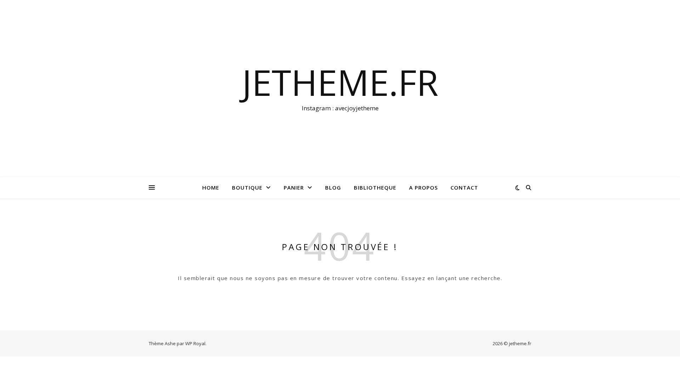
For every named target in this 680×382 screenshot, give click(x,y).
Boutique (247, 187)
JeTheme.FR (340, 82)
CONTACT (464, 187)
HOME (210, 187)
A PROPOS (423, 187)
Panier (294, 187)
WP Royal (195, 343)
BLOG (333, 187)
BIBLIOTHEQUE (375, 187)
